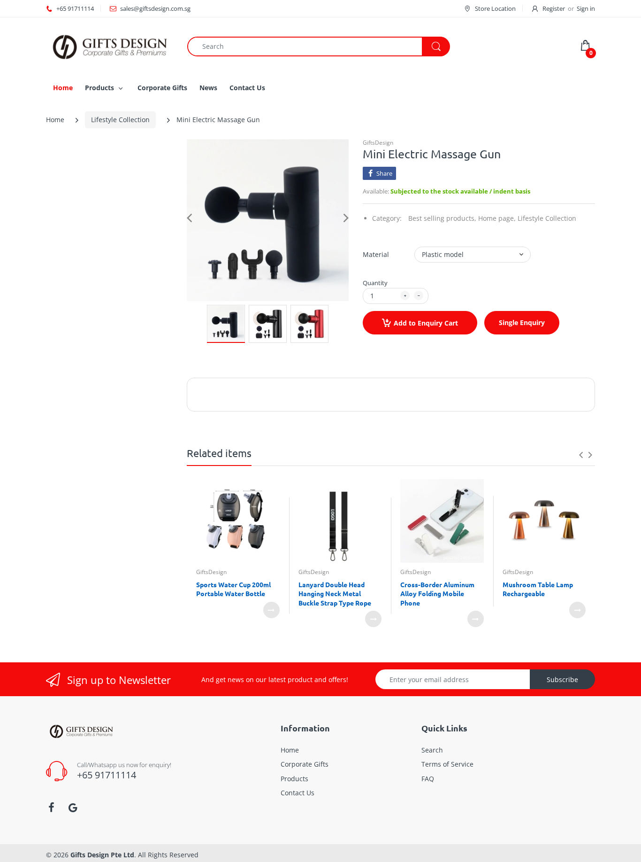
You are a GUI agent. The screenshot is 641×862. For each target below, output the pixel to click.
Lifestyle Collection (120, 119)
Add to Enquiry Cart (426, 322)
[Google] (73, 807)
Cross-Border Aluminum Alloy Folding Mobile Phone (437, 593)
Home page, (497, 218)
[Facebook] (51, 807)
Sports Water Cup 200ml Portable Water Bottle (233, 589)
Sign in (586, 8)
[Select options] (271, 610)
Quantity (375, 283)
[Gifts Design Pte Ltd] (109, 45)
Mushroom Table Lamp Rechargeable (538, 589)
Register (553, 8)
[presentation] (581, 455)
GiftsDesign (378, 143)
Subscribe (562, 679)
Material (376, 254)
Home (55, 119)
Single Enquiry (522, 322)
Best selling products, (442, 218)
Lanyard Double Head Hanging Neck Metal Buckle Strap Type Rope (334, 593)
